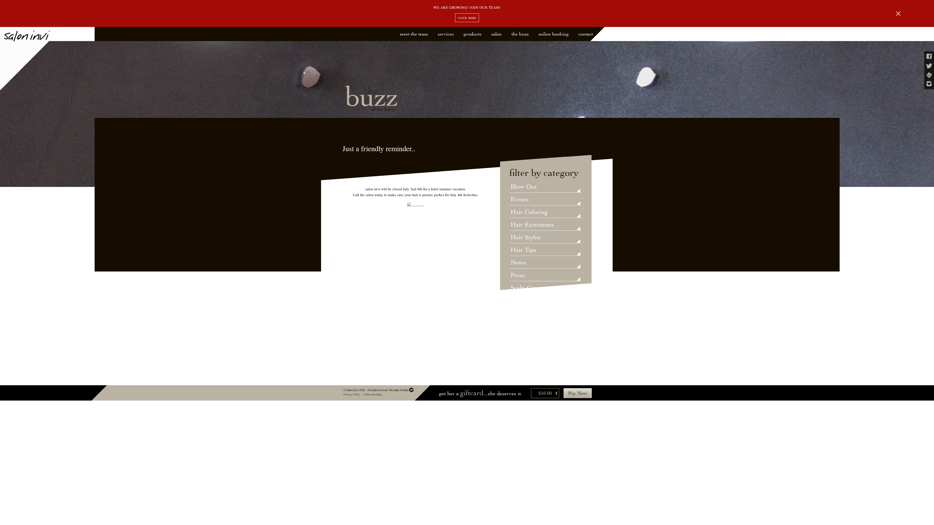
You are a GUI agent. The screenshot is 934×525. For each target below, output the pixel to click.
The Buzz (520, 34)
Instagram (929, 84)
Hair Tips (523, 250)
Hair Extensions (532, 224)
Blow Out (524, 187)
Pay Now (577, 393)
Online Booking (554, 34)
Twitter (929, 66)
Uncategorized (530, 300)
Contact (585, 34)
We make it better (398, 390)
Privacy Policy (351, 394)
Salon (496, 34)
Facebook (929, 56)
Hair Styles (525, 237)
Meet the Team (414, 34)
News (518, 262)
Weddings (524, 313)
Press (518, 275)
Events (520, 199)
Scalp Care (525, 288)
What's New (527, 326)
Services (446, 34)
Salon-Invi (31, 58)
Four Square (929, 75)
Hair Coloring (529, 212)
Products (473, 34)
